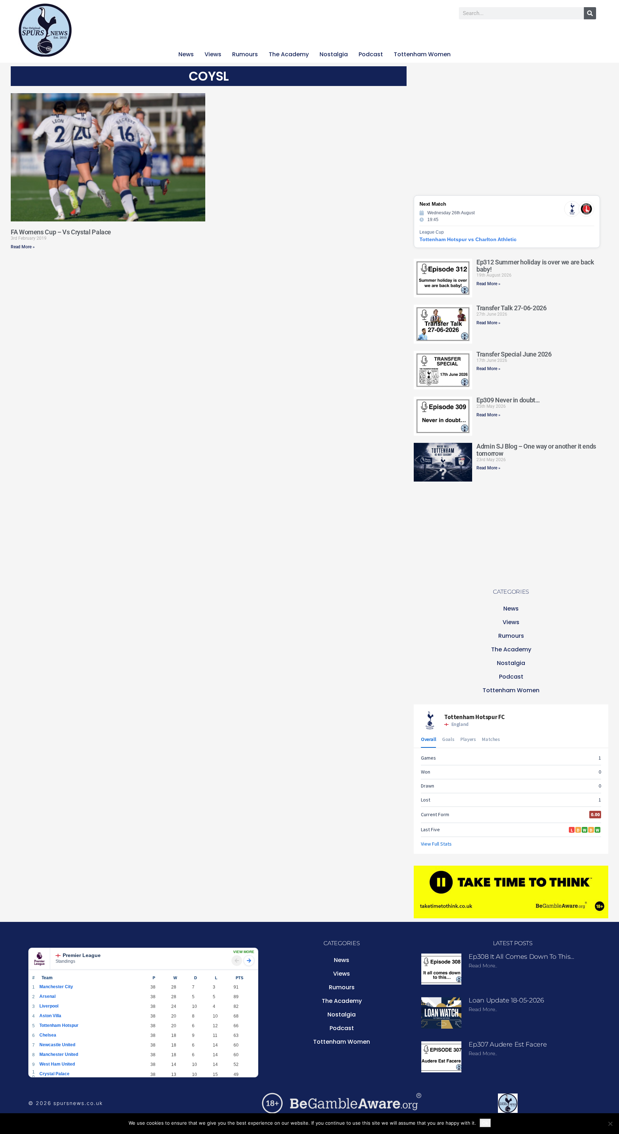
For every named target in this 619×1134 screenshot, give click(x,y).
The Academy (289, 54)
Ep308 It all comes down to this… (521, 957)
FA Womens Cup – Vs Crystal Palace (61, 232)
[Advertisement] (127, 303)
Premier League (82, 955)
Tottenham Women (422, 54)
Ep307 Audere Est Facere (508, 1044)
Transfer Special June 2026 (514, 354)
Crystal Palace (54, 1073)
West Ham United (57, 1064)
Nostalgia (334, 54)
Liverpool (48, 1006)
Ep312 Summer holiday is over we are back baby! (535, 265)
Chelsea (47, 1035)
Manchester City (56, 986)
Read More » (23, 246)
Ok (485, 1123)
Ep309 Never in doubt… (507, 400)
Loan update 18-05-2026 (506, 1000)
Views (213, 54)
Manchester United (58, 1054)
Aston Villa (50, 1015)
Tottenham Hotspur (58, 1025)
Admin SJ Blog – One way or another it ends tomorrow (536, 449)
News (186, 54)
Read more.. (483, 965)
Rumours (245, 54)
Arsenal (47, 996)
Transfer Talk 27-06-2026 (511, 308)
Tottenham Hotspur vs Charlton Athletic (468, 239)
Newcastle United (57, 1044)
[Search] (590, 13)
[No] (610, 1123)
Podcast (371, 54)
